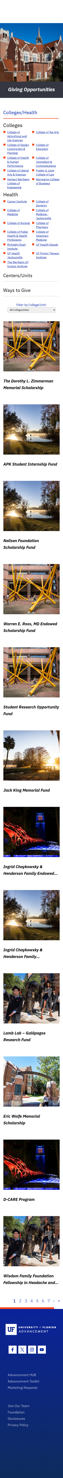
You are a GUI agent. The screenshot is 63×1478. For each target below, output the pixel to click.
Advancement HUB (22, 1375)
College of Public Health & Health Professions (17, 236)
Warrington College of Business (47, 181)
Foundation (16, 1412)
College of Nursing (18, 223)
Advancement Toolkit (23, 1381)
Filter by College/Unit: (31, 305)
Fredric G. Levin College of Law (45, 172)
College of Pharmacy (42, 225)
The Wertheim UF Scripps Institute (18, 264)
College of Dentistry (42, 203)
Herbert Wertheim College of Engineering (18, 183)
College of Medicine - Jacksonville (43, 214)
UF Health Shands (47, 244)
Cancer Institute (17, 201)
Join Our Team (18, 1406)
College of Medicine (13, 212)
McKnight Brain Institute (16, 246)
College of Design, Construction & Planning (18, 149)
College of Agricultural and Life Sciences (17, 136)
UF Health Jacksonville (15, 255)
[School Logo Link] (29, 1330)
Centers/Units (17, 275)
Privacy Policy (18, 1425)
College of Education (42, 147)
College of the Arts (47, 132)
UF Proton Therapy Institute (47, 255)
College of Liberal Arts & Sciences (18, 172)
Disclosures (16, 1418)
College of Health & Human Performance (18, 162)
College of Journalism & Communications (46, 162)
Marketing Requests (23, 1387)
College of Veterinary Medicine (42, 236)
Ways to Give (17, 290)
